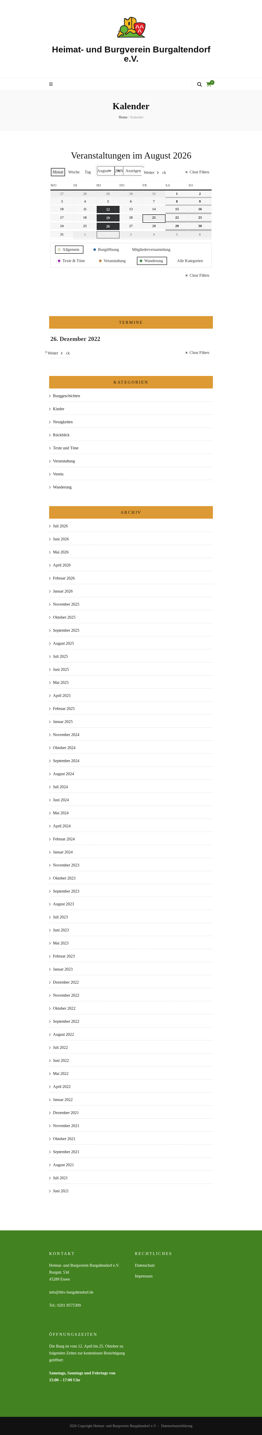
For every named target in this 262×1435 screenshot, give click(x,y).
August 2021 (63, 1165)
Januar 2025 (63, 721)
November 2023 (66, 865)
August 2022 (63, 1034)
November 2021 (66, 1125)
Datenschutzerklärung (176, 1426)
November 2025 (66, 604)
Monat (58, 172)
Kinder (58, 409)
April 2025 (62, 695)
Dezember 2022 (66, 982)
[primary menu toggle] (51, 84)
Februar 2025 (64, 708)
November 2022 (66, 995)
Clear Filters (199, 172)
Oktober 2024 (64, 748)
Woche (74, 172)
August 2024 (63, 774)
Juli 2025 (60, 656)
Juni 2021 (61, 1191)
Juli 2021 (60, 1178)
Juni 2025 (61, 669)
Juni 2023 (61, 930)
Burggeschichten (66, 396)
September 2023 (66, 891)
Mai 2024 (61, 813)
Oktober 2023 (64, 878)
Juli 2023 (60, 917)
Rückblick (61, 435)
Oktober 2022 (64, 1008)
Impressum (143, 1276)
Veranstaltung (64, 461)
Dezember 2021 (66, 1112)
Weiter (149, 172)
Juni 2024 (61, 800)
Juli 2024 (60, 787)
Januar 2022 (63, 1099)
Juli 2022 (60, 1047)
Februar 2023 (64, 956)
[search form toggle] (199, 84)
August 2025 (63, 643)
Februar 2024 (64, 839)
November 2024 (66, 734)
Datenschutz (145, 1265)
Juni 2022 (61, 1060)
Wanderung (62, 487)
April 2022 (62, 1086)
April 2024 (62, 826)
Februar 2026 (64, 578)
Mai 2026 (61, 552)
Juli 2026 (60, 526)
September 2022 (66, 1021)
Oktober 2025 (64, 617)
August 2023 (63, 904)
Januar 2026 (63, 591)
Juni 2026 (61, 539)
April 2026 (62, 565)
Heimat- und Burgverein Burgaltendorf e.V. (131, 54)
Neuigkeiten (63, 422)
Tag (88, 172)
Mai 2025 (61, 682)
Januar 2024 (63, 852)
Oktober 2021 (64, 1139)
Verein (58, 474)
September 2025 (66, 630)
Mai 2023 (61, 943)
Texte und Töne (66, 448)
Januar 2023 (63, 969)
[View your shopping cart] (208, 84)
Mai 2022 (61, 1073)
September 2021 (66, 1152)
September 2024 (66, 761)
